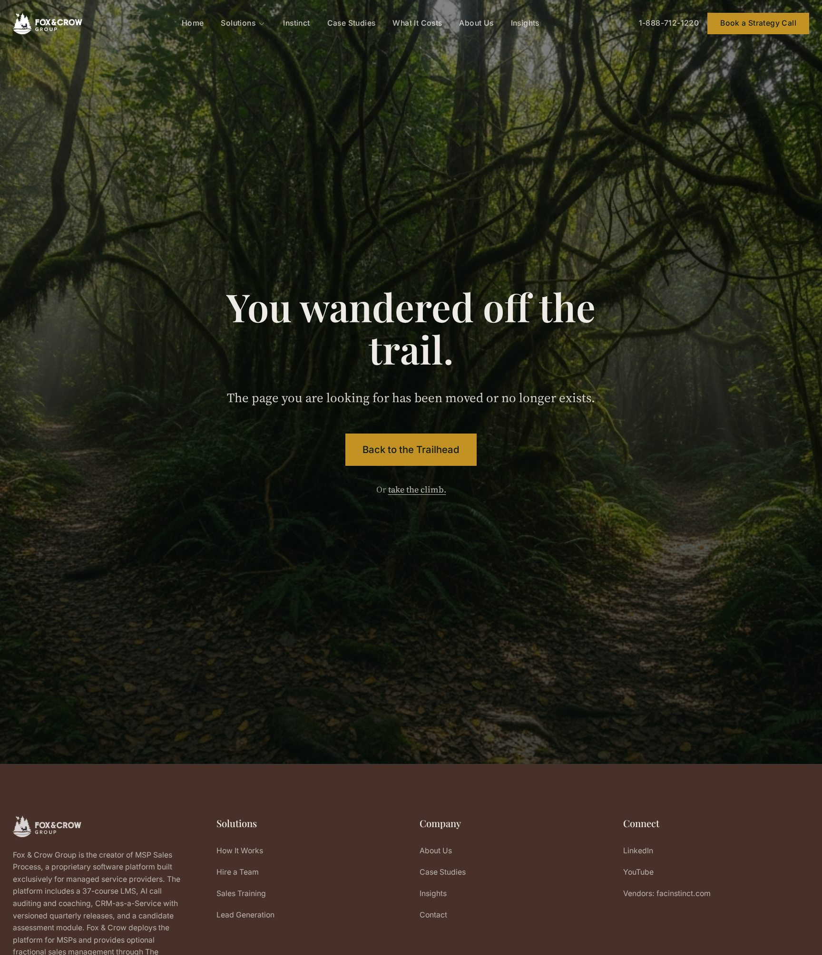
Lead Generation (245, 914)
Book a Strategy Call (758, 23)
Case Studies (351, 23)
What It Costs (417, 23)
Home (193, 23)
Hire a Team (237, 872)
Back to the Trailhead (411, 449)
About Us (476, 23)
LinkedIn (638, 850)
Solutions (238, 23)
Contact (433, 914)
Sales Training (241, 893)
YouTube (638, 872)
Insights (525, 23)
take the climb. (417, 489)
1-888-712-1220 (669, 23)
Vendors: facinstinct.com (667, 893)
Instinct (296, 23)
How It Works (239, 850)
